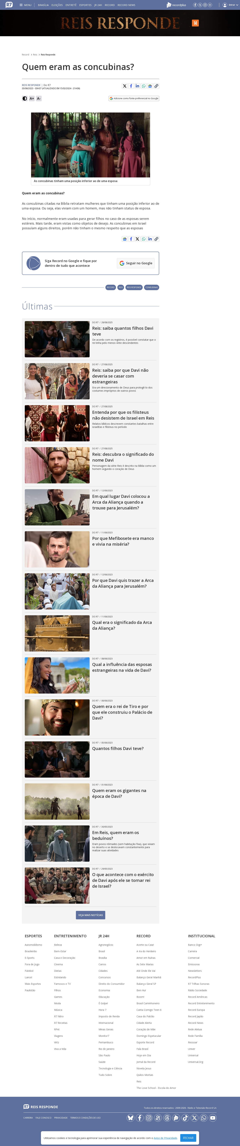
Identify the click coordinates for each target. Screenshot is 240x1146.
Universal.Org (195, 1062)
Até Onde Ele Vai (146, 970)
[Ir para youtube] (213, 1118)
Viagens (58, 1036)
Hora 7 (102, 1009)
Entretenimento (70, 936)
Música (58, 1009)
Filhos (57, 990)
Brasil (102, 951)
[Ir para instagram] (205, 5)
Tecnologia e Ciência (110, 1068)
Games (58, 996)
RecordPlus (194, 977)
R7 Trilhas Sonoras (198, 983)
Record (110, 5)
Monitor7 (104, 1036)
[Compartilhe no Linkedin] (137, 86)
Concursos (105, 977)
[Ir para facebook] (195, 5)
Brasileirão (31, 951)
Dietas (57, 970)
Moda (57, 1003)
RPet (57, 1029)
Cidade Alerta (144, 1022)
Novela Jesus (144, 1068)
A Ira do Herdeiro (146, 951)
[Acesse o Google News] (150, 86)
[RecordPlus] (176, 5)
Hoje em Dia (144, 1055)
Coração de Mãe (146, 1029)
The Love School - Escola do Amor (156, 1088)
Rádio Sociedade (197, 990)
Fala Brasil (142, 1049)
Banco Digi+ (195, 944)
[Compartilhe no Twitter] (125, 86)
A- (39, 98)
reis (121, 287)
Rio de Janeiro (106, 1049)
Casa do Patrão (145, 1016)
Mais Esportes (33, 983)
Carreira (192, 951)
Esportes (85, 5)
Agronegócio (106, 944)
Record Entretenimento (201, 1003)
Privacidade (60, 1117)
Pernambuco (106, 1042)
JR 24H (98, 5)
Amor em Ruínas (146, 957)
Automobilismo (33, 944)
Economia (104, 990)
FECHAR (188, 1138)
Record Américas (197, 996)
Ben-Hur (141, 990)
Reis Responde (48, 54)
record (111, 287)
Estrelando (60, 977)
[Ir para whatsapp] (203, 1118)
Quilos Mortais (145, 1075)
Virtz (56, 1042)
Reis (35, 54)
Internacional (106, 1022)
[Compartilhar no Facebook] (131, 86)
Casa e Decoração (64, 957)
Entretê (71, 5)
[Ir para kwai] (158, 1118)
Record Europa (196, 1009)
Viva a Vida (60, 1049)
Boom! (140, 996)
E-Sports (29, 957)
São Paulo (104, 1055)
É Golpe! (103, 1003)
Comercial (193, 957)
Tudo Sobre (105, 1075)
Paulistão (30, 990)
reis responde (134, 287)
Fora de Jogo (32, 964)
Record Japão (195, 1016)
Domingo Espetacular (149, 1036)
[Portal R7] (9, 5)
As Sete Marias (145, 964)
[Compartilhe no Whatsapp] (144, 86)
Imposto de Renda (109, 1016)
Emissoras (194, 964)
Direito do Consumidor (112, 983)
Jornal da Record (146, 1062)
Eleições (57, 5)
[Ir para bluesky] (130, 1118)
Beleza (58, 944)
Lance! (28, 977)
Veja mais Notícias (90, 915)
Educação (104, 996)
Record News (126, 5)
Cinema (58, 964)
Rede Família (195, 1036)
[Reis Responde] (120, 23)
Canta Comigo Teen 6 (149, 1009)
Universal (193, 1055)
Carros (102, 964)
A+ (32, 98)
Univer (191, 1049)
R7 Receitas (60, 1022)
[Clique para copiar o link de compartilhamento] (156, 86)
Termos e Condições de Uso (85, 1117)
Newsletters (195, 970)
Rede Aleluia (195, 1029)
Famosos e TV (62, 983)
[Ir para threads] (167, 1118)
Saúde (102, 1062)
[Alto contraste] (25, 98)
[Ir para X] (200, 5)
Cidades (103, 970)
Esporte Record (145, 1042)
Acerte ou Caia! (145, 944)
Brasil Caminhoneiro (148, 1003)
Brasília (43, 5)
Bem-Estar (60, 951)
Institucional (201, 936)
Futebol (29, 970)
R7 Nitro (59, 1016)
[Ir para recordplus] (176, 1118)
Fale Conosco (43, 1117)
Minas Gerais (106, 1029)
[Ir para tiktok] (185, 1118)
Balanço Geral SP (146, 983)
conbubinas (151, 287)
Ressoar (192, 1042)
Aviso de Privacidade (165, 1138)
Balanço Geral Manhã (149, 977)
